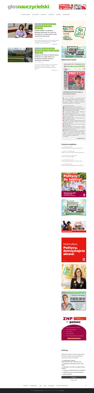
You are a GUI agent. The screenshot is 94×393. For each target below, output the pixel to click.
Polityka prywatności (62, 385)
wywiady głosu (38, 28)
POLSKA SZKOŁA (48, 26)
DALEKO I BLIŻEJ (52, 24)
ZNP (41, 52)
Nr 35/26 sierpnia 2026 (69, 96)
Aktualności (35, 14)
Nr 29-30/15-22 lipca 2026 (68, 159)
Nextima (62, 390)
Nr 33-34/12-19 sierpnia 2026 (69, 151)
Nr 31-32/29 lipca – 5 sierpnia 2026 (70, 155)
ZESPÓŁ (36, 52)
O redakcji (44, 14)
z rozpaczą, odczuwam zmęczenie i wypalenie (74, 370)
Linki (40, 385)
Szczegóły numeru (81, 138)
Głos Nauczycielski (38, 390)
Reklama (58, 14)
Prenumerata (66, 14)
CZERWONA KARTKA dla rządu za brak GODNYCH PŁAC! (73, 93)
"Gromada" (44, 24)
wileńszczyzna (44, 50)
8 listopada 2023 (39, 62)
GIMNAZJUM (51, 48)
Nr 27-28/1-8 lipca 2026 (67, 164)
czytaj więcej (54, 44)
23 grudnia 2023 (39, 38)
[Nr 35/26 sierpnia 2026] (74, 76)
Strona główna (25, 14)
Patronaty (51, 14)
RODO (45, 385)
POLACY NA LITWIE (39, 26)
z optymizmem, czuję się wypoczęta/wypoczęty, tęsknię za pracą (71, 361)
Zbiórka (56, 50)
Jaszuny (37, 50)
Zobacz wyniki (74, 380)
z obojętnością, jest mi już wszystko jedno (73, 372)
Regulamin (51, 385)
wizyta (51, 50)
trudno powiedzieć (67, 374)
